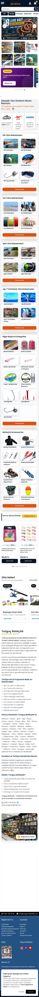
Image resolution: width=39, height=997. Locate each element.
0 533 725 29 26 (9, 914)
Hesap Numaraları (26, 935)
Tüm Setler (33, 580)
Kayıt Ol (22, 927)
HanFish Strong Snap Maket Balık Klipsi (9, 549)
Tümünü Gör (19, 189)
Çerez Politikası (6, 935)
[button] (2, 3)
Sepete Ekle (9, 561)
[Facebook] (26, 947)
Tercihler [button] (21, 992)
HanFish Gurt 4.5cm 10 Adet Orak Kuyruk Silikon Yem (27, 550)
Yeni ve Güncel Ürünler (11, 516)
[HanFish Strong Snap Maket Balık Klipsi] (10, 534)
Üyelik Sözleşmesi (7, 931)
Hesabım (23, 931)
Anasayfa (23, 924)
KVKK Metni (5, 924)
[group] (17, 77)
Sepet (22, 933)
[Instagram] (22, 947)
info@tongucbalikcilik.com (28, 914)
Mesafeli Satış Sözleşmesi (10, 929)
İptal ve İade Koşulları (8, 933)
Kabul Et (31, 992)
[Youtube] (30, 947)
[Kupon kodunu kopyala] (13, 109)
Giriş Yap (23, 929)
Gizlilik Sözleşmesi (7, 927)
